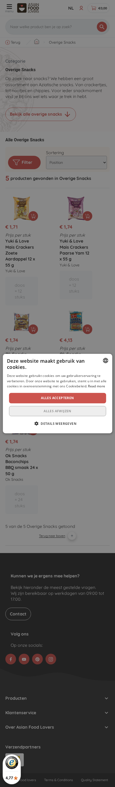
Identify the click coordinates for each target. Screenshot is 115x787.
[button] (57, 423)
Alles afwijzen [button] (57, 410)
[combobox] (105, 360)
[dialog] (57, 393)
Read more (96, 386)
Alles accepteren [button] (57, 398)
